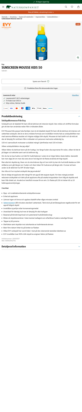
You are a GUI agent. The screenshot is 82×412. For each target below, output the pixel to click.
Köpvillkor (75, 95)
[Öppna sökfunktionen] (66, 6)
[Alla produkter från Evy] (6, 26)
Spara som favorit (39, 81)
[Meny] (3, 6)
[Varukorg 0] (78, 6)
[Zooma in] (78, 57)
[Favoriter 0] (72, 6)
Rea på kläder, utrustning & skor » (41, 12)
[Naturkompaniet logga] (22, 7)
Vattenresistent (9, 203)
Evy (3, 64)
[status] (41, 58)
